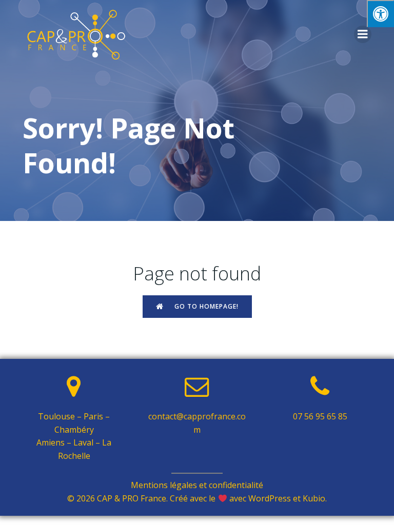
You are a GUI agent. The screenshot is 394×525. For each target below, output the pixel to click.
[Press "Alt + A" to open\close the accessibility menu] (380, 13)
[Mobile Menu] (362, 34)
